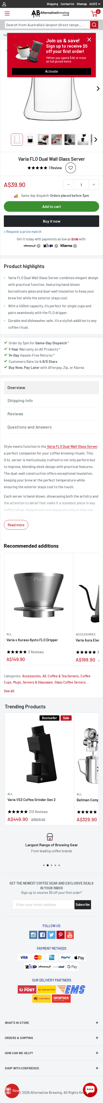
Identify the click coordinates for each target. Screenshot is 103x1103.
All (9, 634)
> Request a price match (22, 231)
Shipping (52, 4)
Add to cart (51, 206)
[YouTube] (70, 935)
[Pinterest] (61, 935)
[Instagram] (33, 935)
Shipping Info (20, 400)
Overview (16, 387)
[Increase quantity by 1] (94, 185)
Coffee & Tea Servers (63, 676)
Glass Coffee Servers (70, 682)
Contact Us (67, 4)
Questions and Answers (29, 427)
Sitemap (82, 4)
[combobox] (51, 25)
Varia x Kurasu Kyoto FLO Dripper (32, 640)
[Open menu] (7, 13)
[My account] (4, 4)
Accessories (31, 676)
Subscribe (83, 904)
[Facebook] (42, 935)
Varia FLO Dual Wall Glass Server (71, 446)
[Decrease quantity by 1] (68, 185)
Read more (16, 525)
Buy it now (51, 221)
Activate (51, 71)
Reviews (15, 413)
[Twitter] (51, 935)
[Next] (96, 140)
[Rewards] (12, 1091)
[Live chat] (90, 1090)
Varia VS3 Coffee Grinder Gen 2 (31, 799)
